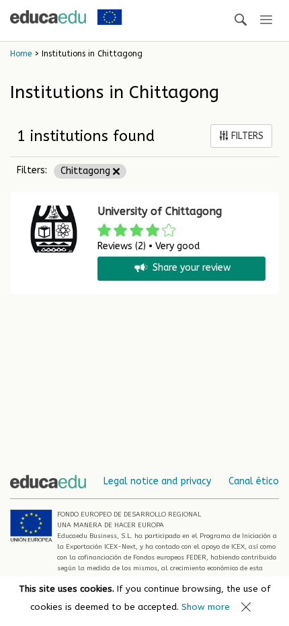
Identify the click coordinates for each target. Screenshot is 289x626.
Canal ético (254, 481)
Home (21, 53)
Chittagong (86, 171)
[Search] (240, 20)
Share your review (192, 268)
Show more (205, 607)
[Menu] (266, 20)
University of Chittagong (159, 211)
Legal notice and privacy (157, 481)
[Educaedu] (48, 17)
